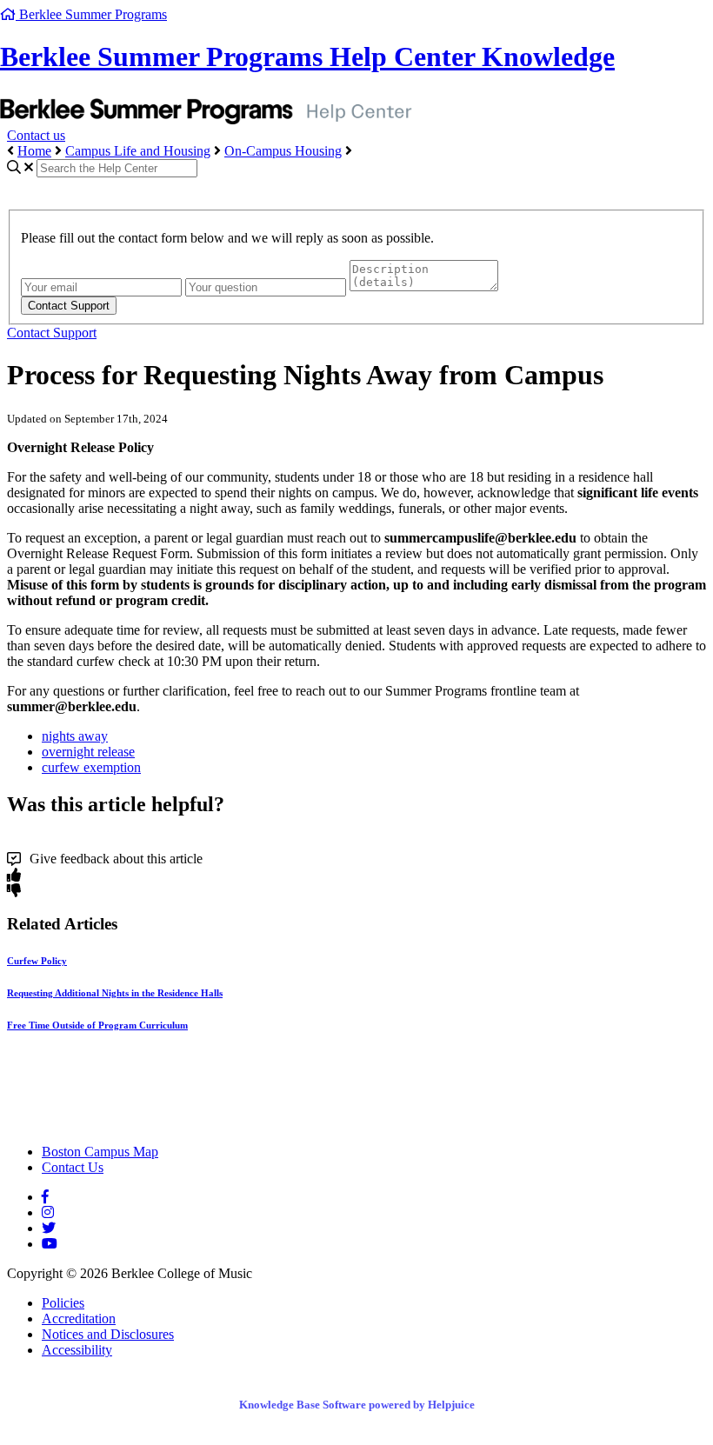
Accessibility (77, 1349)
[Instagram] (48, 1212)
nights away (75, 736)
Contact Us (72, 1167)
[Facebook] (45, 1196)
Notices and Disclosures (108, 1334)
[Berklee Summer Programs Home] (159, 1122)
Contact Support (52, 332)
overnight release (88, 751)
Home (34, 150)
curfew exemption (91, 767)
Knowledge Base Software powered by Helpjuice (357, 1404)
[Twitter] (49, 1228)
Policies (63, 1302)
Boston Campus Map (100, 1151)
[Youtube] (49, 1243)
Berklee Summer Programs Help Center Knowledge (307, 56)
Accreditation (79, 1318)
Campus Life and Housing (137, 150)
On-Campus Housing (283, 150)
